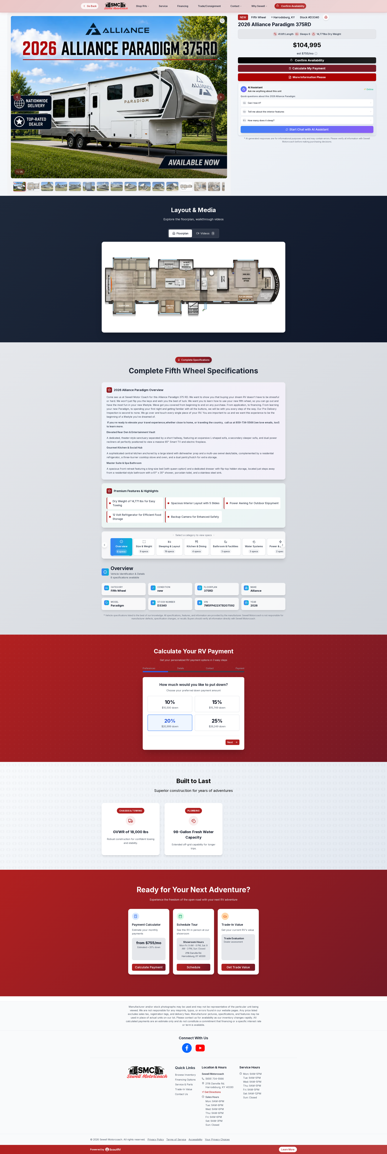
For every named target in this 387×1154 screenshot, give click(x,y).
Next (230, 742)
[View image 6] (89, 186)
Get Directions (213, 1092)
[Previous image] (17, 97)
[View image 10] (144, 186)
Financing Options (185, 1079)
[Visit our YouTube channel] (200, 1048)
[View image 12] (172, 186)
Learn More (287, 1149)
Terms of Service (176, 1139)
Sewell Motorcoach (213, 1073)
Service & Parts (184, 1084)
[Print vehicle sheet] (326, 17)
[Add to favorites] (222, 20)
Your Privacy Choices (217, 1139)
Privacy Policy (156, 1139)
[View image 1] (19, 186)
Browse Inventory (185, 1074)
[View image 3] (47, 186)
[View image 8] (117, 186)
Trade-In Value (183, 1089)
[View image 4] (61, 186)
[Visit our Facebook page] (187, 1048)
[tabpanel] (193, 587)
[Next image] (221, 97)
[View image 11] (158, 186)
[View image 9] (131, 186)
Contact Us (181, 1094)
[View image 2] (33, 186)
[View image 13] (186, 186)
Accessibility (195, 1139)
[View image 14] (200, 186)
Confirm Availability (292, 6)
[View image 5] (75, 186)
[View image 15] (214, 186)
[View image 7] (103, 186)
